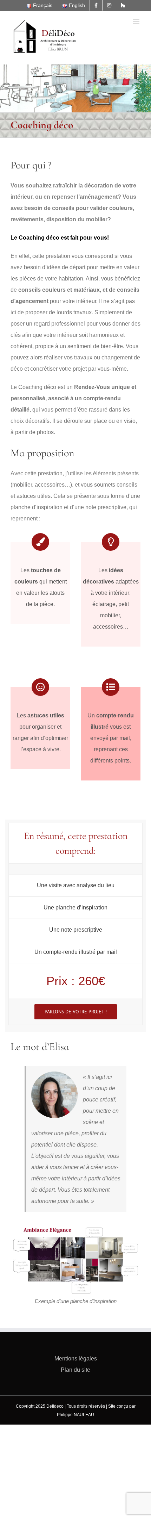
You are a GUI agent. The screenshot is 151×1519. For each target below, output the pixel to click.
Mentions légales (75, 1358)
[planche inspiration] (75, 1226)
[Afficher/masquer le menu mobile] (136, 21)
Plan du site (75, 1370)
